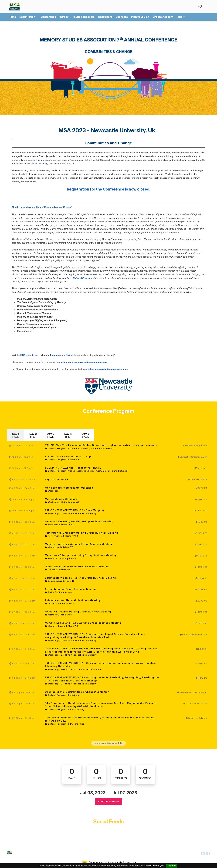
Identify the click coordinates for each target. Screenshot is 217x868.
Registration (27, 16)
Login (200, 6)
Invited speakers (84, 16)
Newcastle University (37, 163)
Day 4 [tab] (68, 435)
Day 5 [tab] (85, 435)
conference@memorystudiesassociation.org (83, 362)
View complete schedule (108, 743)
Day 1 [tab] (15, 435)
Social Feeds (108, 821)
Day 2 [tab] (33, 435)
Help (180, 16)
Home (12, 16)
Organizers (105, 16)
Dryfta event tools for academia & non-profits (112, 862)
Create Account (163, 16)
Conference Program (54, 16)
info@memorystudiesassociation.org (108, 369)
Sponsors (122, 16)
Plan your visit (140, 16)
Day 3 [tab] (50, 435)
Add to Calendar (108, 801)
